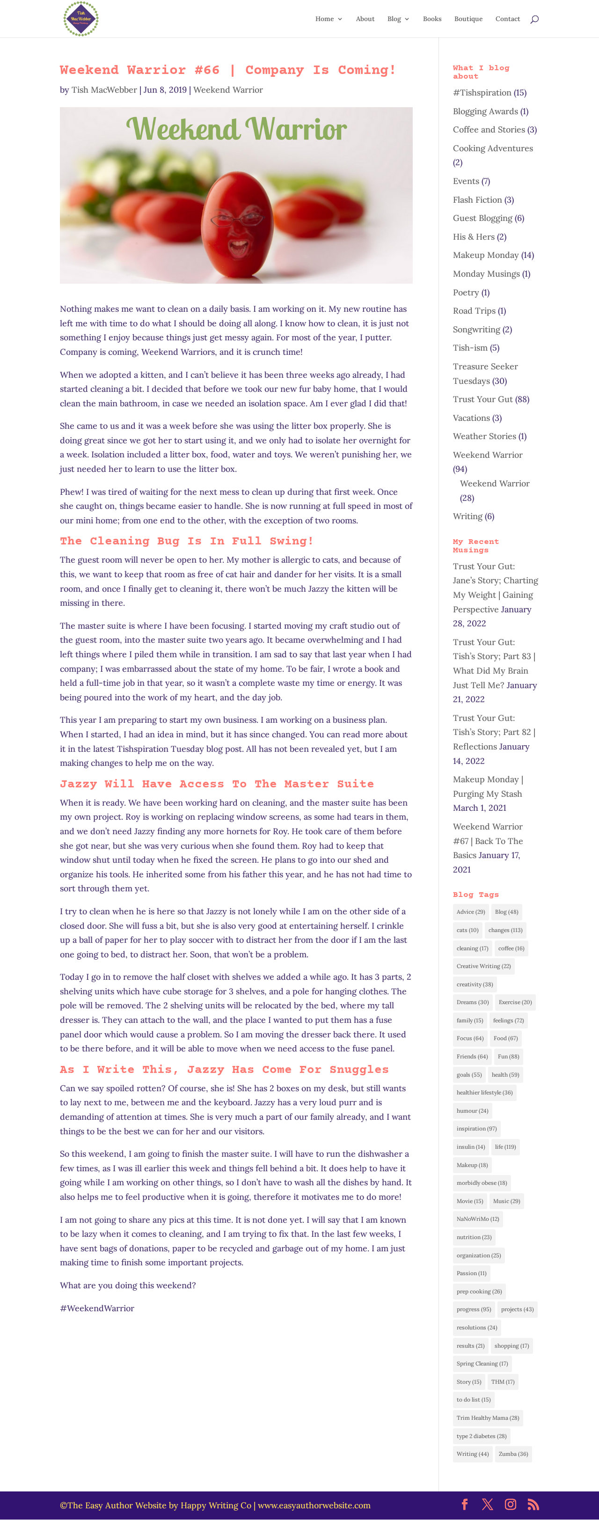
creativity (475, 984)
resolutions (477, 1327)
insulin (471, 1146)
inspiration (477, 1128)
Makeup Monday (486, 255)
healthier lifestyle (485, 1092)
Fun (508, 1056)
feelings (508, 1020)
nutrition (474, 1237)
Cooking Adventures (493, 148)
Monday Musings (486, 273)
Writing (467, 516)
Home (324, 19)
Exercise (515, 1002)
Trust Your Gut (483, 399)
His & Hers (474, 236)
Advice (471, 911)
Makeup (472, 1164)
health (505, 1074)
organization (479, 1255)
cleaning (473, 948)
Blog (394, 19)
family (470, 1020)
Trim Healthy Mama (488, 1417)
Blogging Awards (485, 111)
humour (473, 1110)
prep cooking (479, 1291)
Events (466, 181)
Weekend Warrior (228, 89)
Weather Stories (484, 436)
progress (474, 1309)
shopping (512, 1345)
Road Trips (474, 310)
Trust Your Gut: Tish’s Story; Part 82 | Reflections (494, 732)
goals (469, 1074)
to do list (474, 1399)
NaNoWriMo (478, 1218)
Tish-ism (470, 347)
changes (506, 929)
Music (506, 1200)
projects (517, 1309)
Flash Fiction (477, 199)
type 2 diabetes (482, 1435)
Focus (470, 1038)
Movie (470, 1200)
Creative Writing (484, 965)
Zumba (513, 1453)
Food (506, 1038)
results (471, 1345)
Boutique (468, 19)
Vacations (471, 417)
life (505, 1146)
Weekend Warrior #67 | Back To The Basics (488, 840)
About (365, 19)
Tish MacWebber (104, 89)
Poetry (466, 292)
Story (469, 1381)
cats (468, 929)
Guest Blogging (482, 218)
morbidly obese (482, 1182)
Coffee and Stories (489, 129)
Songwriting (476, 329)
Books (432, 19)
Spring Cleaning (482, 1363)
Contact (508, 19)
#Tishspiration (482, 92)
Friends (472, 1056)
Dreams (473, 1002)
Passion (472, 1273)
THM (503, 1381)
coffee (511, 948)
